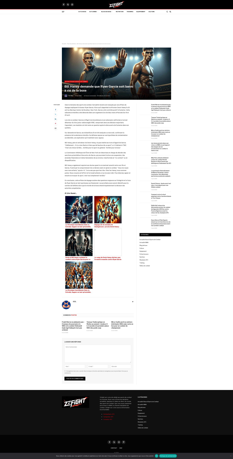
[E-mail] (55, 128)
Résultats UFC (144, 260)
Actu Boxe (82, 11)
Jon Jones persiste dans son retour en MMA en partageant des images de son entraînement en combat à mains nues (160, 146)
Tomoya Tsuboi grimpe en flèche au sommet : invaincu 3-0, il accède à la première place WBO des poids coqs (98, 325)
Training (130, 11)
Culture (151, 11)
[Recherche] (170, 12)
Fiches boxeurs (144, 254)
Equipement (140, 11)
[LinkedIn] (55, 119)
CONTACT (114, 448)
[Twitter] (55, 114)
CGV (120, 448)
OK (156, 456)
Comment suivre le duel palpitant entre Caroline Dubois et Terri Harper (161, 196)
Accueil (64, 43)
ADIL (72, 95)
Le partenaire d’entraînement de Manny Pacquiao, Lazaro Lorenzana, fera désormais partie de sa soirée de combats (160, 173)
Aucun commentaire (91, 95)
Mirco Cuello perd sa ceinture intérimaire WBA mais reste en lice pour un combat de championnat (122, 325)
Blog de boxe (106, 11)
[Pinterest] (55, 123)
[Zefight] (116, 4)
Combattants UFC (109, 414)
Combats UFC (107, 419)
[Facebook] (55, 109)
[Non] (231, 456)
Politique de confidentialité (168, 456)
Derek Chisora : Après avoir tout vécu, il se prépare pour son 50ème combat (161, 185)
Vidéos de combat (145, 266)
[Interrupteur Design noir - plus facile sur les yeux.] (167, 11)
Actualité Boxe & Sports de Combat (76, 81)
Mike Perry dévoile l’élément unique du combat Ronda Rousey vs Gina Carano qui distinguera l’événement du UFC (161, 160)
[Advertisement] (116, 28)
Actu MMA (93, 11)
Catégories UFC (108, 417)
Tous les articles (71, 43)
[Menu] (63, 12)
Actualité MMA (144, 242)
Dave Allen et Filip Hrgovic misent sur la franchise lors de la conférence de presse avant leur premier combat (160, 222)
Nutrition (120, 11)
